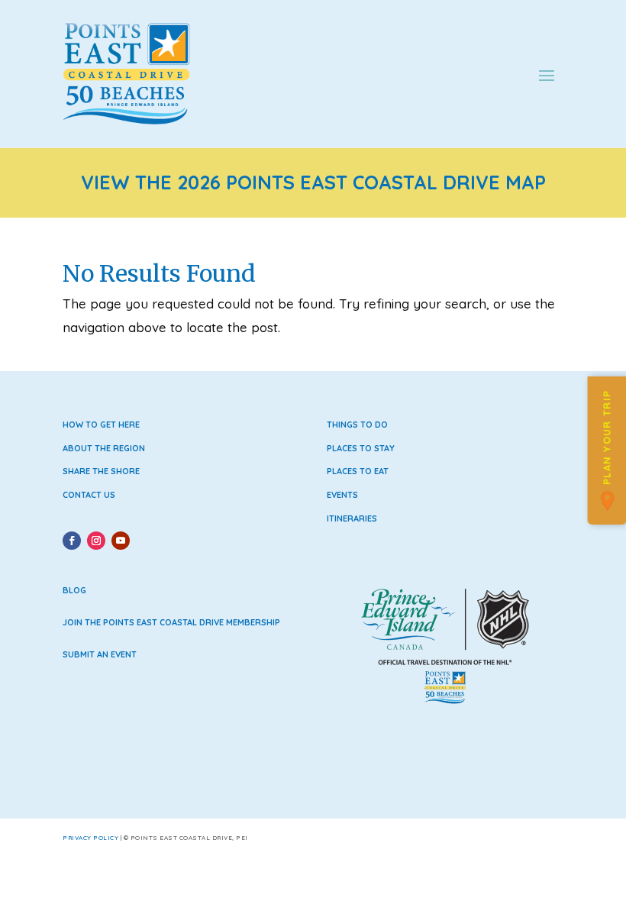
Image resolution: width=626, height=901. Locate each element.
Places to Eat (358, 471)
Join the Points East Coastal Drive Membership (171, 622)
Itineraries (352, 518)
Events (342, 494)
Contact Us (89, 494)
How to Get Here (101, 424)
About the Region (104, 448)
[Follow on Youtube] (120, 540)
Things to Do (357, 424)
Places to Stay (361, 448)
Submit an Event (100, 654)
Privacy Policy (90, 837)
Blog (74, 590)
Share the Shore (101, 471)
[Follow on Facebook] (72, 540)
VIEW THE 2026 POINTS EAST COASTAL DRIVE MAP (313, 182)
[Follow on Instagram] (96, 540)
